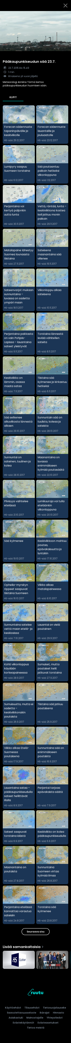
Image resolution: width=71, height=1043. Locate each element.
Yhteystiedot (55, 1017)
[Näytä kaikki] (35, 959)
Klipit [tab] (13, 97)
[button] (35, 31)
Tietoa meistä (35, 1027)
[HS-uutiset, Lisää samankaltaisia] (19, 960)
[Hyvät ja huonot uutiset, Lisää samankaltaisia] (52, 960)
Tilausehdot (31, 1007)
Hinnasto (58, 1012)
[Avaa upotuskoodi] (66, 14)
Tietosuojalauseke (54, 1007)
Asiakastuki (16, 1017)
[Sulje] (65, 5)
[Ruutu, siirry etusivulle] (35, 993)
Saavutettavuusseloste (21, 1012)
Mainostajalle (34, 1017)
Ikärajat (44, 1012)
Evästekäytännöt (23, 1022)
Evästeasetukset (48, 1022)
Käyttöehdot (13, 1007)
